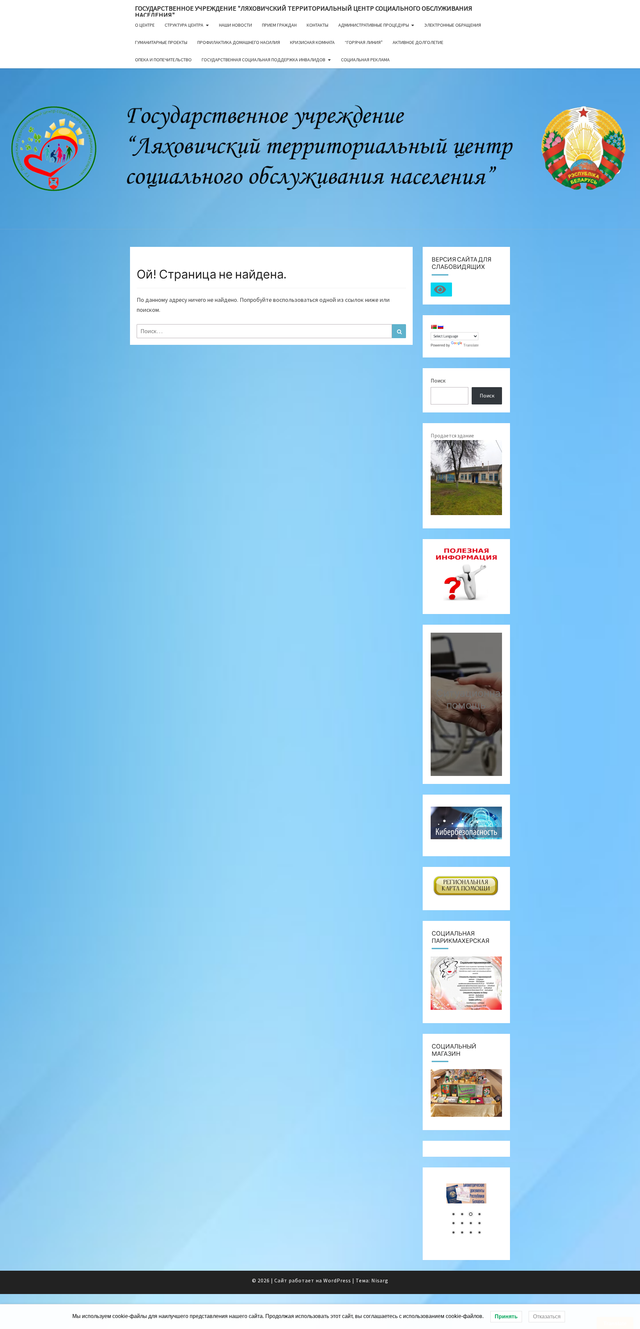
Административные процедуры (373, 25)
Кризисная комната (312, 42)
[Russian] (440, 327)
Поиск (438, 380)
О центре (145, 25)
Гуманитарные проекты (161, 42)
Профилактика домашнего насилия (238, 42)
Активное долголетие (418, 42)
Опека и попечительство (163, 60)
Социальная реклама (365, 60)
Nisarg (379, 1280)
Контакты (317, 25)
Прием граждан (279, 25)
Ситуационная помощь (471, 699)
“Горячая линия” (364, 42)
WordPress (337, 1280)
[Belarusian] (434, 327)
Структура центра (184, 25)
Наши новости (235, 25)
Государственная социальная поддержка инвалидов (263, 60)
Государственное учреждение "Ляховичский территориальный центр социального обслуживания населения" (303, 10)
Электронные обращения (452, 25)
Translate (471, 345)
